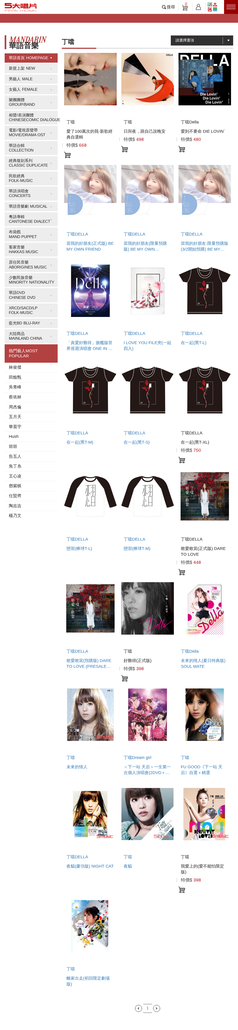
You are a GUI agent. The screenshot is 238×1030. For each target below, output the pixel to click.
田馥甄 (15, 377)
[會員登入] (198, 6)
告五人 (15, 456)
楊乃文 (15, 515)
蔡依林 (15, 397)
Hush (14, 436)
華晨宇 (15, 426)
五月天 (15, 416)
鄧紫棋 (15, 486)
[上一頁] (138, 1008)
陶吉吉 (15, 506)
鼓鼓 (13, 446)
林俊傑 (15, 367)
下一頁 (156, 1008)
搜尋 (171, 7)
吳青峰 (15, 387)
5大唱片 (21, 7)
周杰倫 (15, 407)
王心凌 (15, 476)
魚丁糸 (15, 466)
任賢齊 (15, 496)
